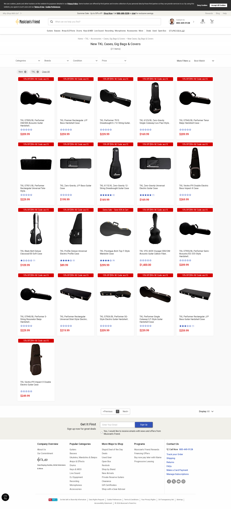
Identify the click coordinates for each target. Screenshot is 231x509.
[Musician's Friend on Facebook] (169, 481)
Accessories (132, 31)
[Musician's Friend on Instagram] (183, 481)
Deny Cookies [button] (202, 5)
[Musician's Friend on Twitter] (173, 481)
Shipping (171, 458)
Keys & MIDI (88, 31)
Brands (47, 60)
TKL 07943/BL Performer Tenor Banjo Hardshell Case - (194, 121)
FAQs (169, 466)
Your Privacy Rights (148, 500)
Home (80, 38)
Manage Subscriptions (178, 474)
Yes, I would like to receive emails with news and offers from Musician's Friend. (132, 432)
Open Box (106, 461)
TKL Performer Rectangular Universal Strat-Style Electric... (74, 318)
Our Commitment (45, 453)
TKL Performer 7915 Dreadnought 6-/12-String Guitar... (115, 121)
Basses (57, 31)
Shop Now (108, 13)
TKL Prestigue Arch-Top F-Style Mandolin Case (115, 252)
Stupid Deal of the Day (112, 449)
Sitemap (180, 500)
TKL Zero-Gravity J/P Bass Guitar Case (75, 187)
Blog (218, 13)
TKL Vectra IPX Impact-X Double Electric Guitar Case (35, 383)
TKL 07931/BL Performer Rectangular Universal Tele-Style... (33, 188)
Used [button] (154, 31)
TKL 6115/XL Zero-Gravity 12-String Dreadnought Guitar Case (114, 187)
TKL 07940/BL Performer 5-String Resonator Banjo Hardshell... (33, 319)
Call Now (179, 449)
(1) (153, 195)
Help (225, 13)
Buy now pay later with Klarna (147, 457)
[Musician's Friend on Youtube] (178, 481)
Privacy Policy (73, 4)
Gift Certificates (109, 485)
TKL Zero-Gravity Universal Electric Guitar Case (152, 187)
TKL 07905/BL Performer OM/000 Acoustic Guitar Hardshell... (32, 123)
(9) (114, 260)
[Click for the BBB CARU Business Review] (53, 499)
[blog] (51, 460)
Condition (77, 60)
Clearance (106, 481)
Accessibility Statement (103, 503)
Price (104, 60)
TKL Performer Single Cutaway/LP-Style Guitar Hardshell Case (151, 319)
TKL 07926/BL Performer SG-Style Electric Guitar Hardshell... (114, 318)
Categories (21, 60)
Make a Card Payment (177, 470)
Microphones (120, 31)
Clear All (46, 71)
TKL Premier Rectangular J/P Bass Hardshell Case (73, 121)
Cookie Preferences (52, 7)
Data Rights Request (96, 500)
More (141, 31)
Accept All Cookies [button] (218, 5)
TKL (87, 38)
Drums (79, 31)
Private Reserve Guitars (113, 477)
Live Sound (99, 31)
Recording (109, 31)
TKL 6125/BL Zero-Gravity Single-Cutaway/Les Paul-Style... (155, 121)
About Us (41, 449)
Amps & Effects (68, 31)
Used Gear (107, 457)
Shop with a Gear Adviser (113, 489)
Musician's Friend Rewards (146, 449)
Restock (106, 465)
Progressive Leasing (144, 461)
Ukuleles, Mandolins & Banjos (83, 457)
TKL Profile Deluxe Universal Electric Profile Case (73, 252)
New (21, 71)
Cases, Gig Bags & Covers (114, 38)
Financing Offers (142, 453)
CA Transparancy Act (166, 500)
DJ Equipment (76, 477)
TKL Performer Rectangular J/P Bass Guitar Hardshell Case (194, 318)
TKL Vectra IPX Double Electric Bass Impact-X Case (193, 187)
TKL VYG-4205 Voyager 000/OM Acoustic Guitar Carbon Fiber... (155, 252)
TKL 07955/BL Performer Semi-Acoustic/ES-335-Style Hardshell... (194, 254)
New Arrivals (108, 473)
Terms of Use (39, 7)
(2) (114, 195)
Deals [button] (148, 31)
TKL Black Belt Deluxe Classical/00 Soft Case (31, 252)
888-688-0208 (123, 13)
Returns (170, 462)
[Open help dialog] (5, 497)
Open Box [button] (162, 31)
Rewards (209, 13)
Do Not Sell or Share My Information (73, 500)
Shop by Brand (108, 469)
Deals (104, 453)
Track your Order (175, 454)
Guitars (50, 31)
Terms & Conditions (131, 500)
